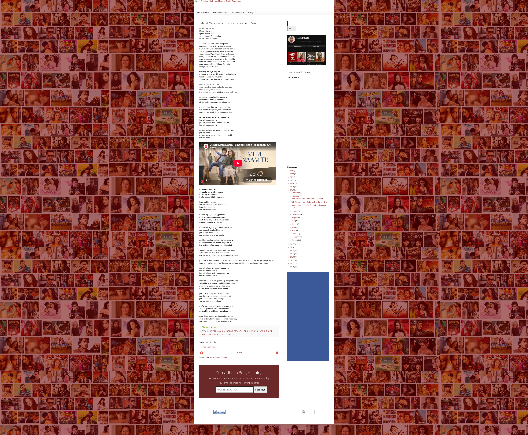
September (296, 214)
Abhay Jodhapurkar (223, 331)
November (296, 196)
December (296, 193)
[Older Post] (277, 353)
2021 (292, 180)
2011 (292, 263)
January (295, 240)
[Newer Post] (201, 353)
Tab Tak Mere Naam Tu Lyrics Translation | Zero (309, 202)
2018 (292, 190)
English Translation (254, 331)
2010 (292, 267)
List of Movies (203, 12)
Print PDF (210, 328)
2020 (292, 183)
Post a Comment (209, 347)
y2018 (223, 334)
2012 (292, 260)
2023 (292, 174)
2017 (292, 244)
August (294, 218)
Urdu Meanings (220, 12)
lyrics (210, 334)
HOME (239, 353)
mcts (216, 334)
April (294, 230)
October (295, 211)
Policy (250, 12)
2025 (292, 171)
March (294, 234)
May (293, 227)
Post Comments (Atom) (218, 358)
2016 (292, 247)
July (293, 221)
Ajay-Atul (238, 331)
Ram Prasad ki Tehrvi (299, 72)
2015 (292, 251)
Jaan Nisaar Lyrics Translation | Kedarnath (307, 199)
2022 (292, 177)
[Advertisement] (258, 46)
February (295, 237)
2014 (292, 254)
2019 (292, 187)
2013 (292, 257)
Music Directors (237, 12)
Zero (229, 334)
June (294, 224)
